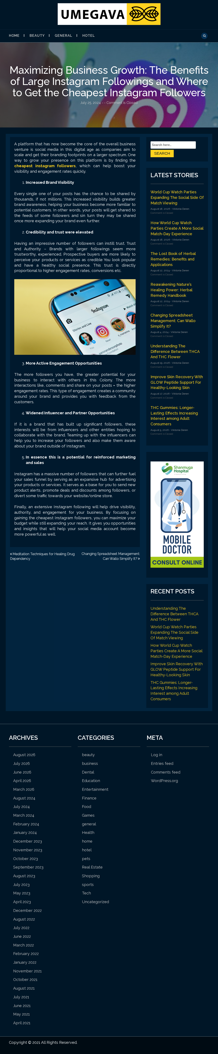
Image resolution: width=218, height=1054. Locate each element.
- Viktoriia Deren (179, 208)
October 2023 (25, 858)
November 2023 (27, 850)
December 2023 (27, 841)
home (87, 841)
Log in (156, 755)
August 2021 (24, 988)
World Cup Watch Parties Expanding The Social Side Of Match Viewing (177, 197)
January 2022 (24, 962)
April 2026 (22, 780)
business (90, 763)
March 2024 (23, 815)
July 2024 (21, 806)
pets (86, 858)
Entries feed (162, 763)
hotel (88, 36)
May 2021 (21, 1014)
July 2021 (21, 997)
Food (86, 806)
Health (88, 832)
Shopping (91, 876)
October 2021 (25, 979)
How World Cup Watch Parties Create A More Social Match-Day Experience (177, 228)
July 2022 (21, 927)
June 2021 (22, 1005)
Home (14, 36)
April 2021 (21, 1023)
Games (88, 815)
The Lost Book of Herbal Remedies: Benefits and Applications (173, 259)
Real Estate (92, 867)
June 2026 (22, 772)
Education (91, 780)
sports (88, 884)
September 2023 (28, 867)
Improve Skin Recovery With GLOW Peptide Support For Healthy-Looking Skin (177, 382)
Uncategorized (95, 902)
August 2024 (24, 798)
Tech (86, 893)
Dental (88, 772)
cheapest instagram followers (45, 166)
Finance (89, 798)
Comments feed (165, 772)
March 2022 (23, 945)
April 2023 (22, 902)
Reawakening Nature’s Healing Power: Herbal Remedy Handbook (171, 289)
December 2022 (27, 910)
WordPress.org (164, 780)
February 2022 (26, 953)
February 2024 (26, 824)
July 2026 (21, 763)
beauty (37, 36)
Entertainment (95, 789)
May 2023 (21, 893)
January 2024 (25, 832)
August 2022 (24, 919)
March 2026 (23, 789)
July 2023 (21, 884)
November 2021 (27, 971)
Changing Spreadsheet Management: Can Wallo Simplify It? (173, 320)
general (63, 36)
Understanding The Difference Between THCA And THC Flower (175, 351)
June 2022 (22, 936)
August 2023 (24, 876)
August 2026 (24, 755)
